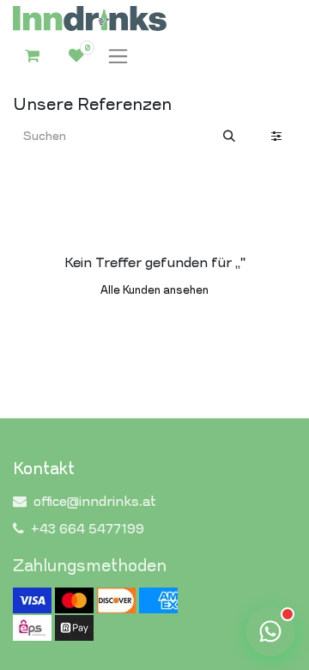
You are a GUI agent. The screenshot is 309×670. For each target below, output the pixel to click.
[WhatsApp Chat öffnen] (270, 631)
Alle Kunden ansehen (154, 289)
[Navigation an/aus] (118, 56)
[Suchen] (229, 137)
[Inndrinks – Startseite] (90, 18)
